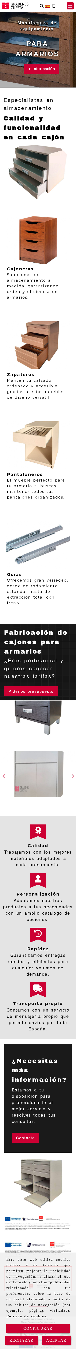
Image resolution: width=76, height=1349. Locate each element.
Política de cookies (26, 1316)
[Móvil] (54, 5)
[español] (47, 5)
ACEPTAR (56, 1340)
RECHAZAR (22, 1340)
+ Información (41, 69)
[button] (70, 5)
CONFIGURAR (38, 1328)
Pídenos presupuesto (31, 691)
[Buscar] (41, 5)
